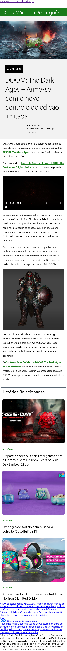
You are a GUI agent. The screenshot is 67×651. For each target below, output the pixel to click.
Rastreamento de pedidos (33, 614)
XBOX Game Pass (39, 603)
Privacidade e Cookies (40, 626)
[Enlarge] (60, 272)
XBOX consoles (8, 603)
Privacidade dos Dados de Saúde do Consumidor (26, 623)
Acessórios (7, 449)
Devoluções (12, 614)
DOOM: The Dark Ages (16, 152)
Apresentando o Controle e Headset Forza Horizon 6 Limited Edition (32, 596)
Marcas (47, 629)
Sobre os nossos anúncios (24, 632)
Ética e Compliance (19, 629)
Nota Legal (36, 629)
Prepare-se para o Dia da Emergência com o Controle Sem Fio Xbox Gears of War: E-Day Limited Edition (32, 459)
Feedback (51, 606)
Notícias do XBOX (16, 606)
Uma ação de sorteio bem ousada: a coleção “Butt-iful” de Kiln (27, 529)
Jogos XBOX (23, 603)
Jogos (3, 617)
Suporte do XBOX (36, 606)
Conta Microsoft (29, 612)
